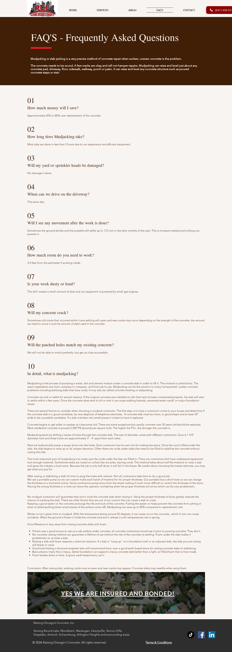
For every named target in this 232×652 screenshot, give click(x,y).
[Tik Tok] (190, 634)
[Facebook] (201, 634)
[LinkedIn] (211, 634)
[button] (102, 10)
